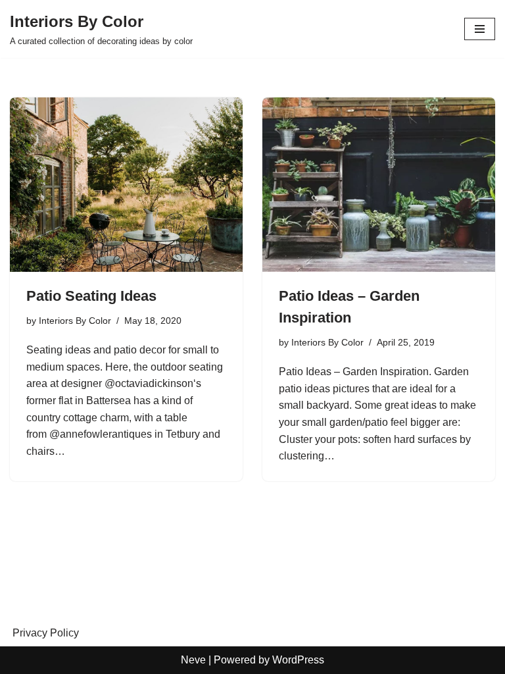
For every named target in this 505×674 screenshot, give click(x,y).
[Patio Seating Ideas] (126, 184)
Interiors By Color (75, 320)
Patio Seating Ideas (91, 296)
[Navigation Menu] (479, 29)
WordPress (298, 659)
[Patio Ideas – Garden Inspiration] (378, 184)
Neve (193, 659)
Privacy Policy (45, 632)
